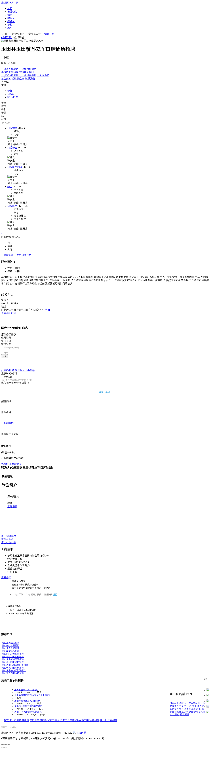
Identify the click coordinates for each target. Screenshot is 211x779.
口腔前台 (12, 128)
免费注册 (6, 464)
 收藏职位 (7, 255)
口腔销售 (174, 709)
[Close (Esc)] (2, 744)
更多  (207, 679)
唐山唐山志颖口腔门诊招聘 (15, 665)
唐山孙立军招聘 (108, 720)
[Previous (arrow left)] (2, 747)
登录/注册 (49, 33)
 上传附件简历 (27, 68)
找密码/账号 (7, 370)
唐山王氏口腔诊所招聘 (13, 673)
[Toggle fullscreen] (5, 744)
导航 (46, 309)
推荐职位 (12, 11)
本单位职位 (7, 539)
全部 (9, 90)
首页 (9, 8)
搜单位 (11, 21)
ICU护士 (193, 706)
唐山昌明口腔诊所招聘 (13, 662)
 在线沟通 (23, 255)
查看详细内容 (8, 313)
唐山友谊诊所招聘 (10, 651)
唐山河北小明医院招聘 (13, 654)
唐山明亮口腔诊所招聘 (13, 668)
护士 (9, 186)
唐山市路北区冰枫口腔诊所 (27, 701)
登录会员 (17, 464)
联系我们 (29, 72)
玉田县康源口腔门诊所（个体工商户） (32, 695)
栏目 (4, 33)
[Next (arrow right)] (5, 747)
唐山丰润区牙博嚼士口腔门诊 (28, 712)
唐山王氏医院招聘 (10, 643)
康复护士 (201, 706)
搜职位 (11, 18)
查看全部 (6, 577)
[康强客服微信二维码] (74, 732)
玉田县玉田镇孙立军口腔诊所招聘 (80, 720)
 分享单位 (43, 75)
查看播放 (12, 506)
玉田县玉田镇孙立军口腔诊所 (46, 720)
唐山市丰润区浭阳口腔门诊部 (28, 706)
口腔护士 (12, 147)
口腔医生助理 (14, 167)
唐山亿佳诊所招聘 (10, 645)
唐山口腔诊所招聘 (19, 720)
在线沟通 (81, 732)
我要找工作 (34, 33)
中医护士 (183, 706)
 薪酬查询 (7, 423)
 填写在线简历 (10, 68)
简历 (9, 15)
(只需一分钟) (8, 452)
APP (9, 27)
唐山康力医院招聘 (10, 648)
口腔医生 (12, 206)
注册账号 (20, 370)
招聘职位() (17, 72)
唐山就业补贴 (8, 542)
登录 (4, 356)
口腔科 (11, 94)
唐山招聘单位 (8, 536)
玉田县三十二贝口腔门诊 (26, 689)
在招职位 (6, 37)
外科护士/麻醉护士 (179, 703)
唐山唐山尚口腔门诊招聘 (14, 670)
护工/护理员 (195, 709)
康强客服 (30, 370)
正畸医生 (193, 703)
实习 (181, 709)
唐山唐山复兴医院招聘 (13, 659)
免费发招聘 (18, 33)
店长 (186, 709)
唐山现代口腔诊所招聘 (13, 656)
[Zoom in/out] (8, 744)
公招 (9, 24)
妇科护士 (188, 712)
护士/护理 (12, 97)
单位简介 (6, 72)
